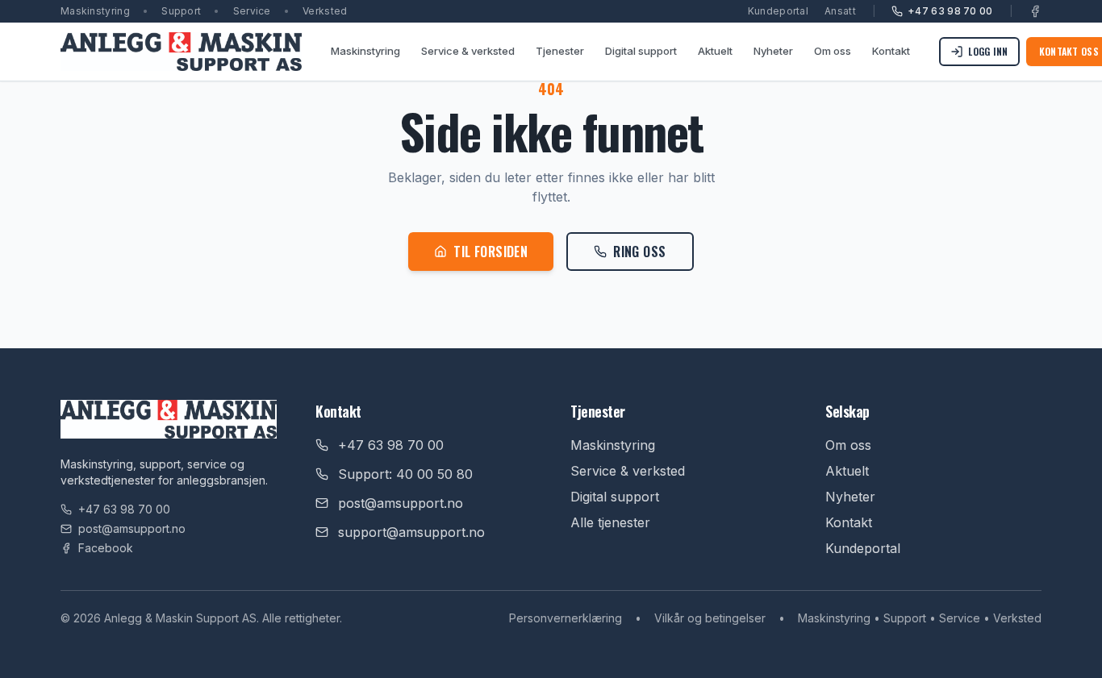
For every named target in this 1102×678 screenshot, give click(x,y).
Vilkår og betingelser (710, 618)
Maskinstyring (365, 50)
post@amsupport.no (132, 528)
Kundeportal (778, 11)
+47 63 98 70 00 (950, 11)
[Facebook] (1035, 11)
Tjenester (560, 50)
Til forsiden (490, 251)
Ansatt (840, 11)
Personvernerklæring (565, 618)
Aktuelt (715, 50)
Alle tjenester (610, 522)
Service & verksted (468, 50)
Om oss (832, 50)
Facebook (105, 548)
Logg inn (988, 51)
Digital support (641, 50)
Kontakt (891, 50)
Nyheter (773, 50)
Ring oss (639, 251)
